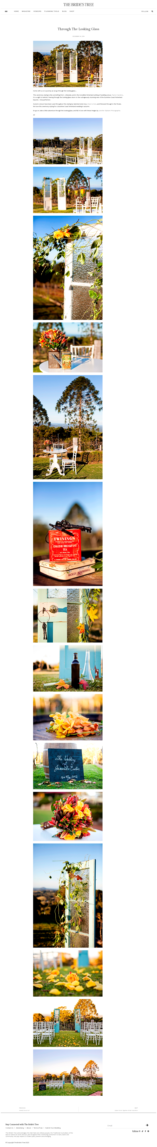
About (29, 1128)
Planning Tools (51, 11)
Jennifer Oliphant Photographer (109, 110)
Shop (72, 11)
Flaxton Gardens (117, 95)
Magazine (26, 11)
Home (16, 11)
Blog (64, 11)
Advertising (20, 1128)
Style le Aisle (91, 104)
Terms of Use (38, 1128)
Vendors (37, 11)
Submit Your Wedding (53, 1128)
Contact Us (9, 1128)
